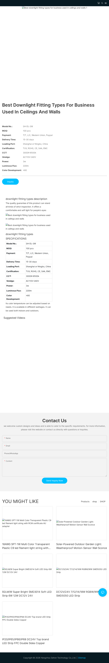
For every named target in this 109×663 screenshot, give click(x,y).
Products (85, 501)
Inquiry (10, 181)
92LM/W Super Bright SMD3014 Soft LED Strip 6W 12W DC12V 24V (27, 593)
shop (94, 501)
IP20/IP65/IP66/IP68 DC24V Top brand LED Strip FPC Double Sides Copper (25, 641)
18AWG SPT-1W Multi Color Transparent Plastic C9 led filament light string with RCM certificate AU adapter (26, 546)
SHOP (102, 501)
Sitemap (82, 657)
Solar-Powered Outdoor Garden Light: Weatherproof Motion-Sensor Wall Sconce (81, 546)
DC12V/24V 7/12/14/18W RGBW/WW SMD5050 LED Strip (77, 593)
